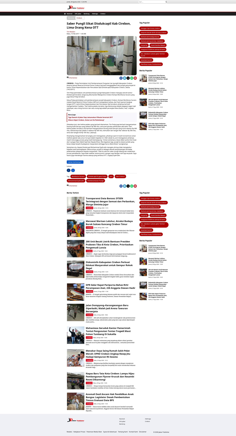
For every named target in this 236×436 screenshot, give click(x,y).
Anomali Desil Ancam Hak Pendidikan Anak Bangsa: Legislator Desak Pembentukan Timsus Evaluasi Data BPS (110, 397)
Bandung (86, 14)
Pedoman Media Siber (94, 432)
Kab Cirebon (120, 176)
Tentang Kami (123, 432)
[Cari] (166, 1)
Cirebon (102, 14)
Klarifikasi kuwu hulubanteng (151, 64)
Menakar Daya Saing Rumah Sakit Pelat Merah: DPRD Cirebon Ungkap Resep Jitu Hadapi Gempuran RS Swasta (108, 353)
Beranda (71, 18)
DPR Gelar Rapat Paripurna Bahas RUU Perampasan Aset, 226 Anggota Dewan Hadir (157, 125)
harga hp (144, 45)
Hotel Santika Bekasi (158, 45)
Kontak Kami (133, 432)
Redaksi (69, 432)
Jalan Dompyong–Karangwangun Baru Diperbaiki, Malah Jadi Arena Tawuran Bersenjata (107, 308)
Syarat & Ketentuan (110, 432)
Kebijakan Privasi (79, 432)
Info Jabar (78, 14)
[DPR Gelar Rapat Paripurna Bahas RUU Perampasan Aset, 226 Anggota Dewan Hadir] (143, 126)
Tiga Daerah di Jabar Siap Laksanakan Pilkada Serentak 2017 (90, 117)
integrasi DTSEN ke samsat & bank (153, 49)
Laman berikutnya (74, 162)
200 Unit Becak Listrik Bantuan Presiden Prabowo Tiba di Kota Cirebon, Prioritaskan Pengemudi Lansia (158, 102)
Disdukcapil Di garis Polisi (97, 176)
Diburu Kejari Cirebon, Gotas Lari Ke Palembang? (86, 120)
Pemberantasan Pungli (96, 181)
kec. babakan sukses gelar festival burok (153, 55)
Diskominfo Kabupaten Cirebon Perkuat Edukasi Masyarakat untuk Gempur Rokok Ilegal (158, 114)
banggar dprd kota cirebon (150, 28)
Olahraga (95, 14)
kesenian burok (146, 60)
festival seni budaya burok (150, 37)
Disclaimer (142, 432)
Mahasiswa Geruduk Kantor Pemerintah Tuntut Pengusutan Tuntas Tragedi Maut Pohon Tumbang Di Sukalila (108, 331)
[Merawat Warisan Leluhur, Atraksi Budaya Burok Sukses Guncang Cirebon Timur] (143, 91)
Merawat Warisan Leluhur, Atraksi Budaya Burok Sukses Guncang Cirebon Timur (157, 90)
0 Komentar (73, 78)
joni (111, 176)
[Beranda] (65, 14)
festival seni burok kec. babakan (152, 41)
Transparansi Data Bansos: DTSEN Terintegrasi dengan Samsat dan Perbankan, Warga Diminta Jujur (158, 78)
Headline (89, 208)
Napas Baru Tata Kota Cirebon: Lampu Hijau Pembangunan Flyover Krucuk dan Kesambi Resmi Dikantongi (110, 376)
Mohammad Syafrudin (76, 181)
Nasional (69, 14)
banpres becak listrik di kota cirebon (153, 33)
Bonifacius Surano (78, 176)
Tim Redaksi (71, 32)
